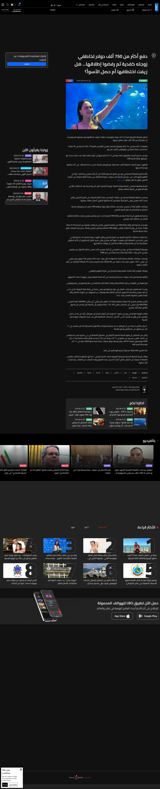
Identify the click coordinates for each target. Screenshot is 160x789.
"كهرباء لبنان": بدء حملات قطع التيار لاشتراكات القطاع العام (62, 582)
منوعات (130, 409)
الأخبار (150, 4)
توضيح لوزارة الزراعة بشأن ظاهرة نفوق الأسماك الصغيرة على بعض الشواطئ (141, 582)
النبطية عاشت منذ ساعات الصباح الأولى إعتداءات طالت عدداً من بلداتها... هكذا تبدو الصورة (20, 173)
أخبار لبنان (91, 4)
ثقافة (114, 4)
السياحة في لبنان (103, 4)
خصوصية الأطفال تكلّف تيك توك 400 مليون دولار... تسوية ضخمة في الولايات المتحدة (80, 413)
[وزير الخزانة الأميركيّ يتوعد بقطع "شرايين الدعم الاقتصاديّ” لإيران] (49, 459)
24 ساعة (102, 527)
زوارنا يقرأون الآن (35, 149)
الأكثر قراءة (146, 527)
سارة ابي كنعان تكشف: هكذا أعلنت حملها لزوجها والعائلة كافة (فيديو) (142, 557)
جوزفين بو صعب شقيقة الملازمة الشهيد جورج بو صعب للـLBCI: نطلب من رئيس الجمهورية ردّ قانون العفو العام (133, 471)
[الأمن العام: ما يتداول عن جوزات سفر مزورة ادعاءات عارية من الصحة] (20, 574)
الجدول (129, 10)
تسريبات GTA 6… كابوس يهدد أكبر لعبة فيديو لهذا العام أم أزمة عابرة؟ (121, 413)
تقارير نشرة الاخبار (26, 168)
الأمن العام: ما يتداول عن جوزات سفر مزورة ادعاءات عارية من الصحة (22, 582)
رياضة (122, 4)
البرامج (113, 10)
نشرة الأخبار (131, 4)
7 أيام (87, 527)
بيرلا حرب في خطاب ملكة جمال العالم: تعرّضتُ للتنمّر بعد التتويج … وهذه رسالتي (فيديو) (60, 557)
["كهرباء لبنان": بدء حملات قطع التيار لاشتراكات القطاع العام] (60, 574)
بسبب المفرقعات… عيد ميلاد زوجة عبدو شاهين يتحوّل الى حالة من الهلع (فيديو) (20, 557)
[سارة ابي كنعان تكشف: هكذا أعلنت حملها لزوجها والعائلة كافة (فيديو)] (140, 549)
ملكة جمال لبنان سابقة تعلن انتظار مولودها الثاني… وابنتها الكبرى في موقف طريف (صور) (102, 557)
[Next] (2, 459)
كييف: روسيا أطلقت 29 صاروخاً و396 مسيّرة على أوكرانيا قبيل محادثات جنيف (19, 185)
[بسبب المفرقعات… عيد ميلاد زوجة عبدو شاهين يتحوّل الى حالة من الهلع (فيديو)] (20, 549)
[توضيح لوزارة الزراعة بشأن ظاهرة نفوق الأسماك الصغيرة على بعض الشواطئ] (140, 574)
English (52, 10)
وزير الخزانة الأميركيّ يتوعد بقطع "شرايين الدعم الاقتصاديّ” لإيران (49, 471)
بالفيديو (149, 440)
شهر (73, 527)
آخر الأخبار (141, 4)
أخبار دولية (28, 193)
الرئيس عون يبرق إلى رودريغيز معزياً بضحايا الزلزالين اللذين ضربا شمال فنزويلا (19, 198)
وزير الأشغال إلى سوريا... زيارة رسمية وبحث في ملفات (91, 471)
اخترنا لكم (137, 403)
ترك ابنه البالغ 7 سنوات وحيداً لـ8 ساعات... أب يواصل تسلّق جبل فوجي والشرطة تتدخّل (121, 424)
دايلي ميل (121, 180)
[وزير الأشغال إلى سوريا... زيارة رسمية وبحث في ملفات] (91, 459)
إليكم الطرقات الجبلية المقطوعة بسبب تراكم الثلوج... (19, 160)
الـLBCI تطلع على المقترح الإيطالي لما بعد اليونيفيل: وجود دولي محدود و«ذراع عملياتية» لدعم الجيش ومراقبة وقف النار (100, 582)
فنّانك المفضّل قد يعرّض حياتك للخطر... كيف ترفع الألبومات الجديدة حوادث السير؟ (82, 424)
